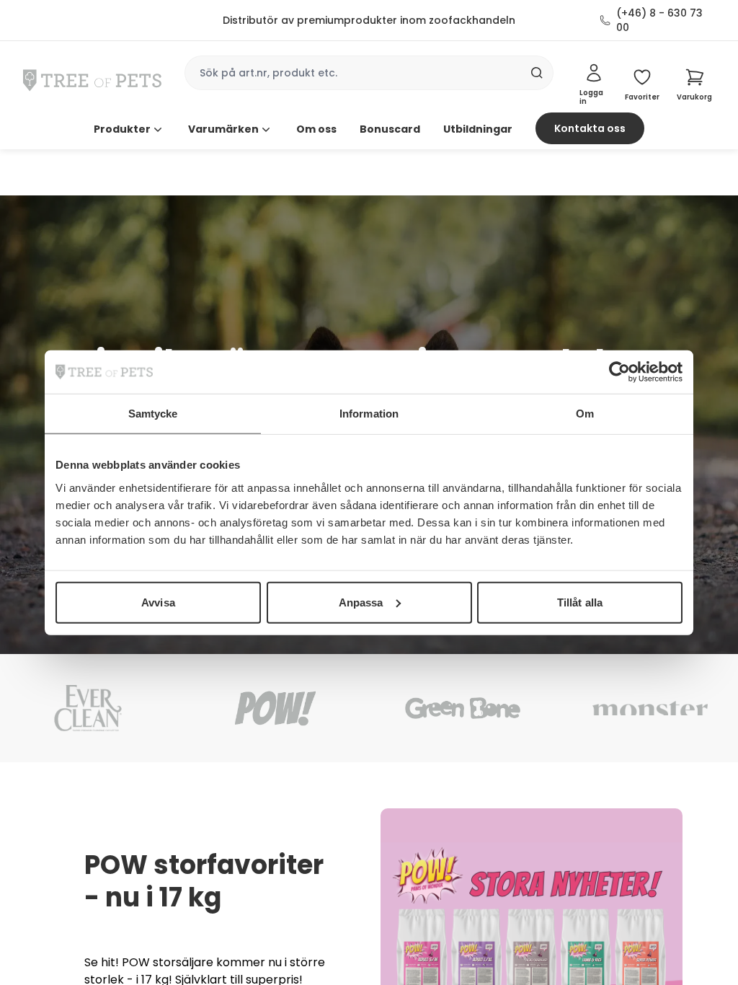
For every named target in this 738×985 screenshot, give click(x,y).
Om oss (316, 129)
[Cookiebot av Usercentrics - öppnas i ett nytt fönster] (619, 372)
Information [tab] (369, 413)
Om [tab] (585, 413)
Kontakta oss (590, 128)
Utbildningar (477, 129)
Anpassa (361, 602)
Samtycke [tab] (153, 413)
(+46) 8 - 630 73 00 (659, 20)
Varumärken (223, 129)
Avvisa (158, 602)
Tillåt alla (580, 602)
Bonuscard (390, 129)
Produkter (122, 129)
